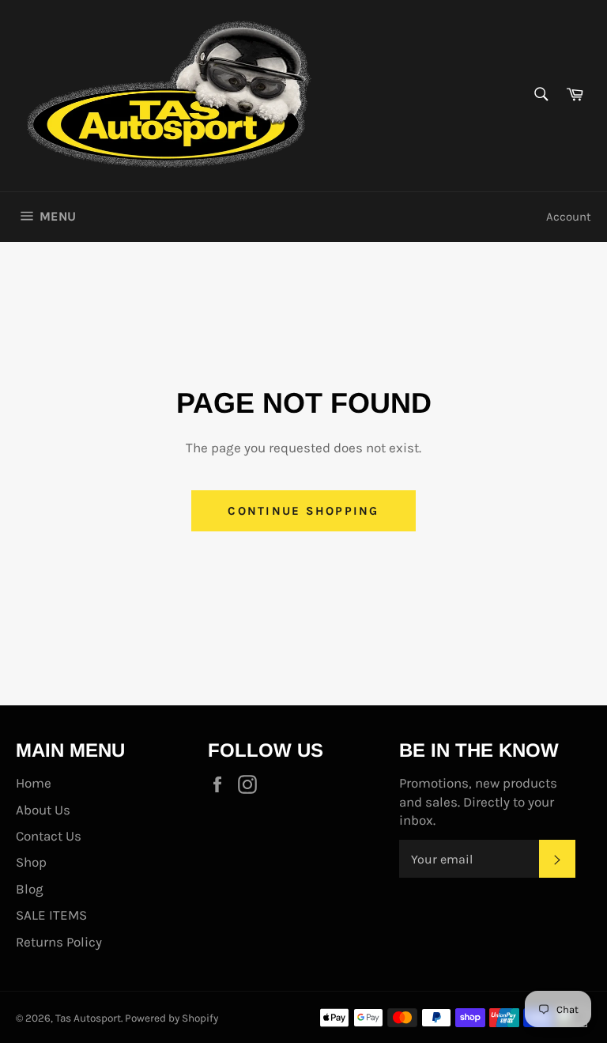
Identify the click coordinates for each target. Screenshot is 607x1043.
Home (33, 783)
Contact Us (48, 836)
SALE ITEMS (51, 915)
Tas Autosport (88, 1018)
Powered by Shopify (171, 1018)
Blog (29, 889)
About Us (43, 810)
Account (568, 217)
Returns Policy (59, 942)
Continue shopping (303, 511)
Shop (31, 862)
